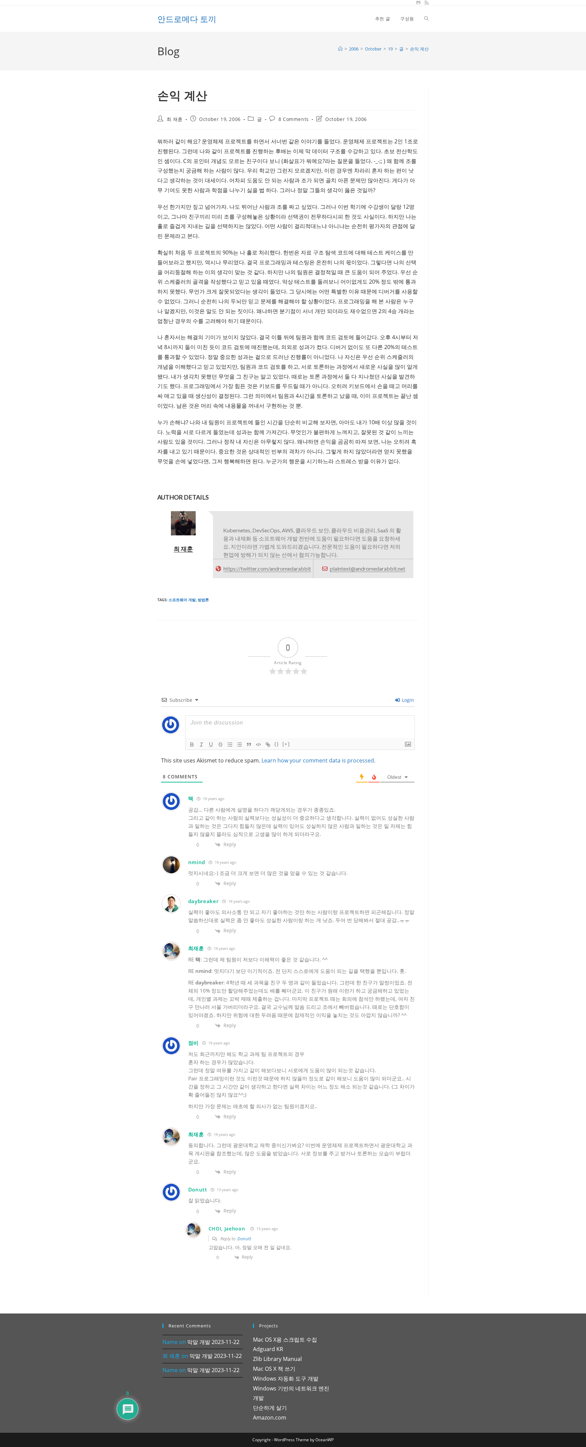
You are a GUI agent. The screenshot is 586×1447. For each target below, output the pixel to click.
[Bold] (192, 744)
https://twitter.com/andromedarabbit (267, 568)
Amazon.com (269, 1417)
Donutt (244, 1239)
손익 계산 (419, 49)
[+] (286, 744)
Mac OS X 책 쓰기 (274, 1368)
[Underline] (211, 744)
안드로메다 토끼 (186, 18)
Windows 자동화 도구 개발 (285, 1378)
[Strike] (220, 744)
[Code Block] (258, 744)
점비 (193, 1042)
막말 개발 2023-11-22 (213, 1342)
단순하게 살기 (270, 1407)
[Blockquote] (249, 744)
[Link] (268, 744)
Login (407, 700)
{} (276, 744)
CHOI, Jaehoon (227, 1228)
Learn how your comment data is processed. (318, 760)
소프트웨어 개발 (182, 599)
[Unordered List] (239, 744)
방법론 (203, 599)
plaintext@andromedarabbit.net (367, 568)
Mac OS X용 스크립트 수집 (285, 1339)
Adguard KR (268, 1349)
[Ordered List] (230, 744)
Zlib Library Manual (277, 1359)
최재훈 (196, 948)
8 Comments (293, 119)
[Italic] (201, 744)
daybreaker (203, 901)
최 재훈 (175, 119)
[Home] (340, 49)
